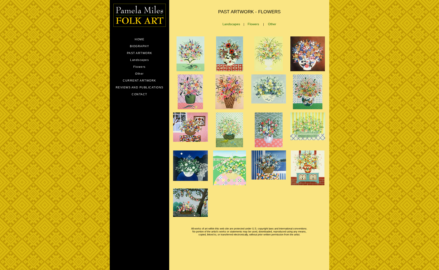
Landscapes (231, 24)
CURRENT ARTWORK (139, 80)
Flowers (253, 24)
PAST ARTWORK (139, 53)
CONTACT (139, 94)
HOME (139, 39)
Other (272, 24)
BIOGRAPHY (139, 46)
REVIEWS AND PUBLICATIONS (139, 87)
